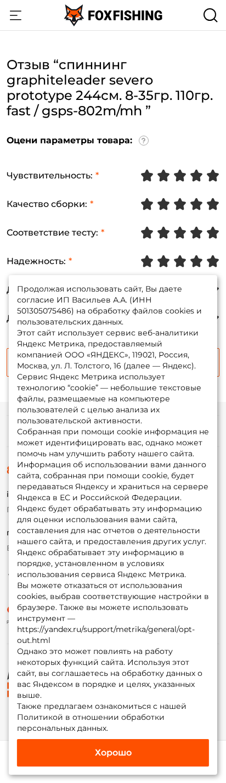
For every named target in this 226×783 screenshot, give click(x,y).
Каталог (15, 15)
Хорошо (113, 752)
